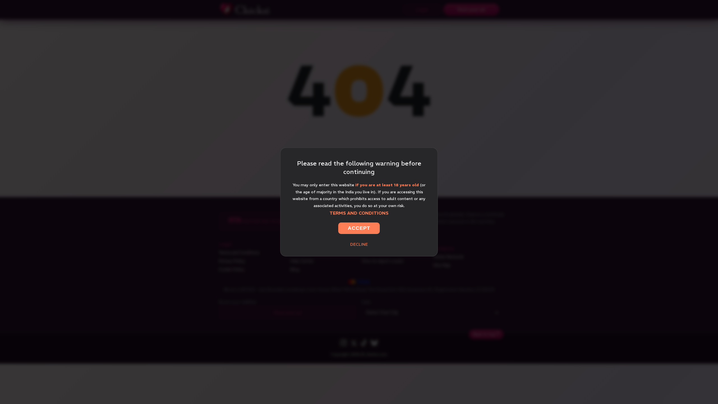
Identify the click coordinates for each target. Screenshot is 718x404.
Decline (359, 244)
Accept (359, 228)
